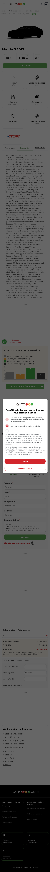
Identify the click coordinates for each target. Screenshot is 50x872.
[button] (25, 431)
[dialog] (25, 436)
